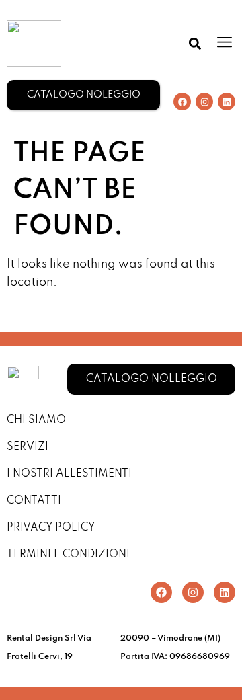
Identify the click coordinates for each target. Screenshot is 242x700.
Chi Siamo (36, 420)
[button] (195, 43)
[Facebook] (182, 101)
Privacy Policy (51, 527)
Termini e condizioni (68, 554)
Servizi (27, 447)
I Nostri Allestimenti (69, 474)
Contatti (34, 501)
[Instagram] (204, 101)
